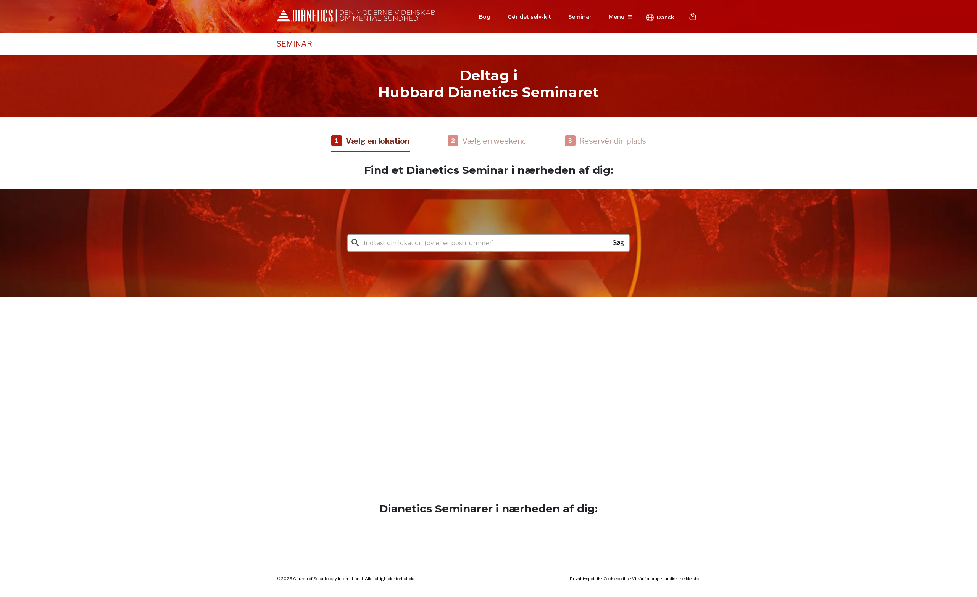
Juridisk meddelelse (681, 578)
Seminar (580, 16)
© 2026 (347, 578)
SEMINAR (294, 43)
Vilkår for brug (646, 578)
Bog (484, 16)
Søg (618, 242)
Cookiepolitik (616, 578)
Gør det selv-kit (529, 16)
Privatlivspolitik (585, 578)
